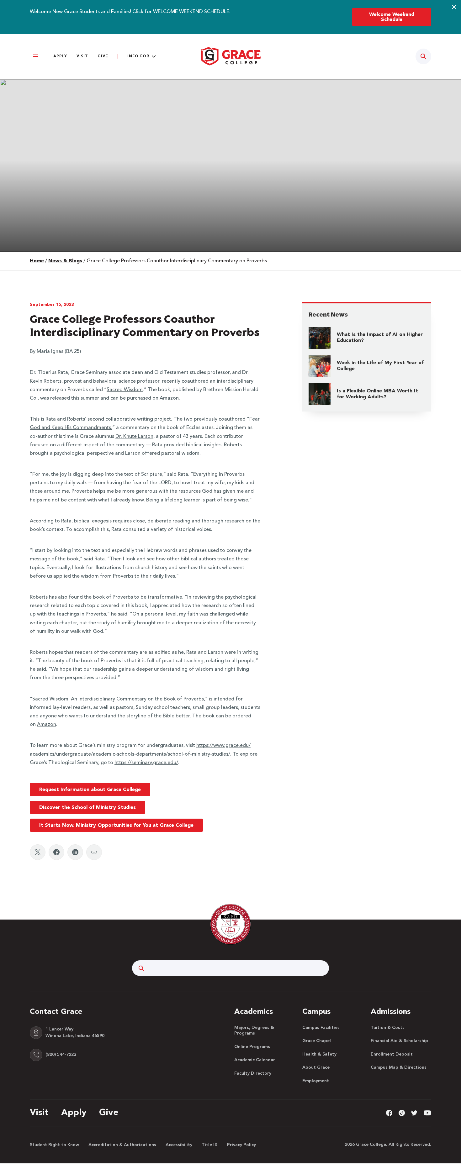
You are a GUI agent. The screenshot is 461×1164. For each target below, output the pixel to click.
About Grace (316, 1067)
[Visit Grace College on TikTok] (402, 1112)
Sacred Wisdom (125, 389)
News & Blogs (65, 261)
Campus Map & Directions (399, 1067)
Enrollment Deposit (392, 1054)
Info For (138, 56)
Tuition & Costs (388, 1027)
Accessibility (179, 1145)
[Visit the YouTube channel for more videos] (427, 1112)
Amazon (46, 724)
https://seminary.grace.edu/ (146, 762)
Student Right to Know (54, 1145)
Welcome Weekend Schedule (391, 17)
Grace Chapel (316, 1041)
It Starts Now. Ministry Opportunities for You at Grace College (116, 825)
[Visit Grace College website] (230, 56)
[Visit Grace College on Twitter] (414, 1112)
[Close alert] (454, 7)
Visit (82, 56)
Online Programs (252, 1047)
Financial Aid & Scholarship (399, 1041)
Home (37, 261)
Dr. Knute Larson (134, 436)
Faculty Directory (252, 1073)
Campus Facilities (321, 1027)
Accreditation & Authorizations (122, 1145)
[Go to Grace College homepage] (230, 924)
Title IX (210, 1145)
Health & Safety (319, 1054)
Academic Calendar (254, 1060)
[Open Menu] (35, 56)
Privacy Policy (241, 1145)
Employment (315, 1081)
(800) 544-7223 (60, 1054)
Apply (60, 56)
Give (103, 56)
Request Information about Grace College (90, 789)
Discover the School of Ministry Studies (87, 807)
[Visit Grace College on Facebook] (389, 1112)
